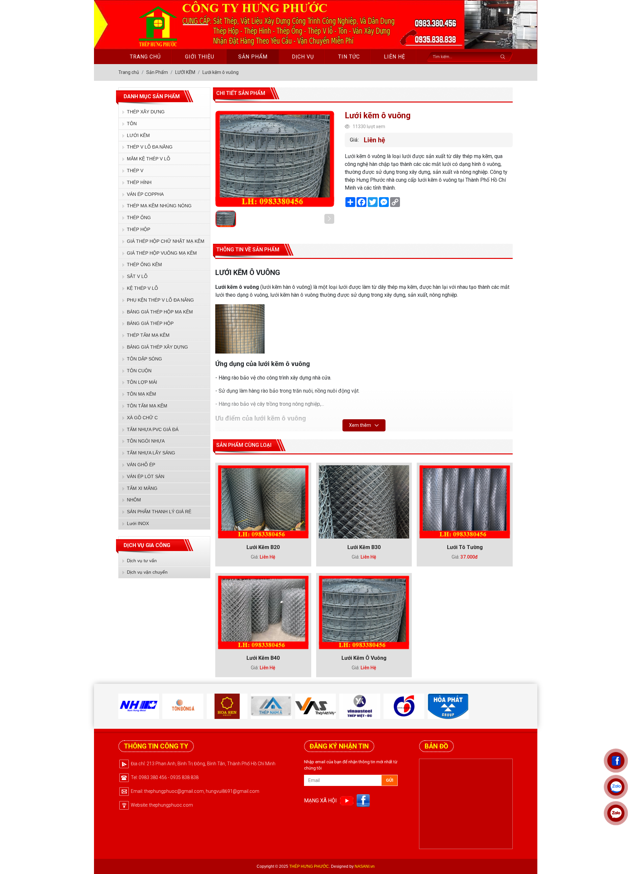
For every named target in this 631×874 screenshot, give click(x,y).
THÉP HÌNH (139, 182)
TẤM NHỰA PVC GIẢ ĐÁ (152, 429)
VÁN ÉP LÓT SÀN (145, 476)
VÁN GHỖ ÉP (141, 464)
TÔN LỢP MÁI (142, 382)
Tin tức (349, 57)
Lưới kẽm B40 (263, 658)
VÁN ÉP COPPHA (145, 194)
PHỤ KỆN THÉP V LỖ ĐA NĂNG (160, 300)
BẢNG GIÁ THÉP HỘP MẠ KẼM (160, 311)
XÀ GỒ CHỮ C (142, 417)
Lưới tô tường (465, 547)
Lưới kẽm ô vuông (363, 658)
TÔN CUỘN (139, 370)
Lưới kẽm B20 (263, 547)
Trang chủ (145, 57)
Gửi (389, 780)
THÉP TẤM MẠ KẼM (148, 335)
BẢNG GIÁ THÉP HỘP (150, 323)
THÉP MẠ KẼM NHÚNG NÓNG (159, 205)
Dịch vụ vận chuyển (147, 572)
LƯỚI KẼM (138, 135)
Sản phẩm (253, 57)
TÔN (132, 123)
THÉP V (135, 170)
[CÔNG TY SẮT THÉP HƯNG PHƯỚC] (157, 25)
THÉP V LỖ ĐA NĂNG (150, 147)
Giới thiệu (199, 57)
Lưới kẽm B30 (364, 547)
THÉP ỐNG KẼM (144, 264)
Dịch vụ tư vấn (142, 560)
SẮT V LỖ (137, 276)
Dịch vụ (303, 57)
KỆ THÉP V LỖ (142, 288)
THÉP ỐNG (139, 217)
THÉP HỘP (138, 229)
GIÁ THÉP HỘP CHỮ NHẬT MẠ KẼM (165, 241)
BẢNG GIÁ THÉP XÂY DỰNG (157, 347)
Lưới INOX (138, 523)
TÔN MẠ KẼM (141, 394)
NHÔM (134, 499)
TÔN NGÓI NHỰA (146, 441)
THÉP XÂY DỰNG (146, 111)
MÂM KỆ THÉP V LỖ (148, 158)
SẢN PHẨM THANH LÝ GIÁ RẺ (159, 511)
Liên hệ (394, 57)
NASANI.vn (365, 866)
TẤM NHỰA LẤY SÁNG (151, 452)
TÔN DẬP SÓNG (144, 358)
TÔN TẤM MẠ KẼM (147, 405)
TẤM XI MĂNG (142, 488)
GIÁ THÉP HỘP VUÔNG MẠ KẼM (162, 253)
